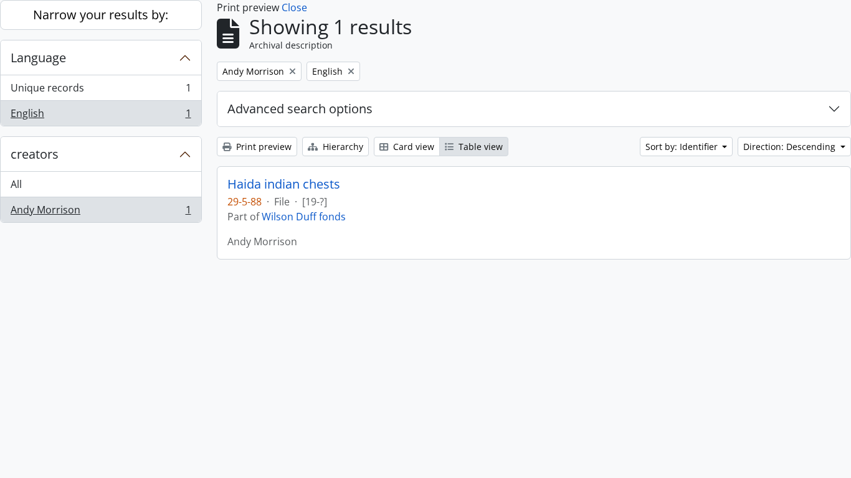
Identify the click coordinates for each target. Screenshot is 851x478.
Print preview (263, 146)
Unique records (100, 91)
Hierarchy (341, 146)
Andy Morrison (100, 212)
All (16, 184)
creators (35, 154)
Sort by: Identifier (682, 146)
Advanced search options (300, 108)
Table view (479, 146)
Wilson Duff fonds (304, 216)
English (100, 116)
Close (294, 7)
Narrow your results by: (100, 14)
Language (38, 57)
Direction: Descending (790, 146)
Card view (412, 146)
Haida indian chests (283, 184)
